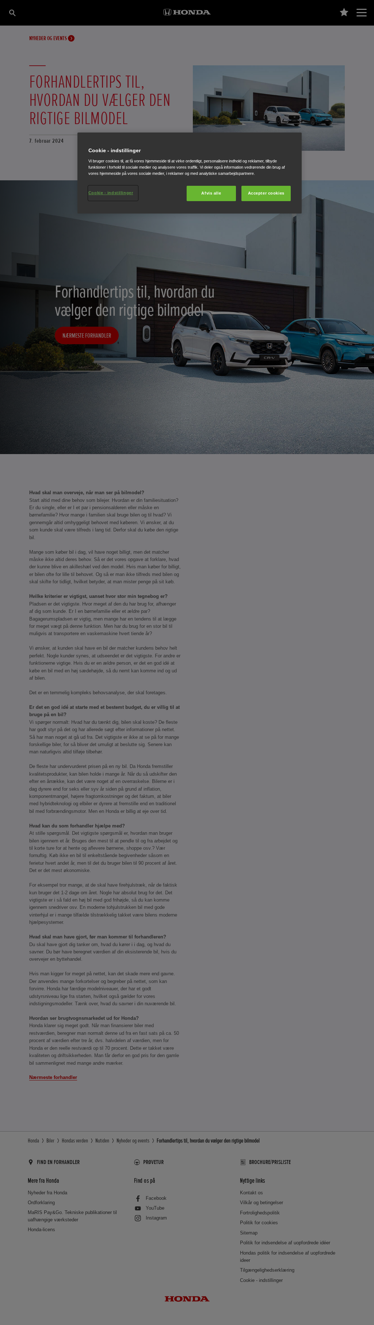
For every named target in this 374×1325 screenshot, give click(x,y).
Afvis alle (211, 193)
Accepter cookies (266, 193)
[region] (189, 173)
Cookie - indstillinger (110, 193)
